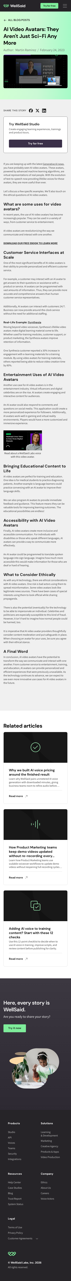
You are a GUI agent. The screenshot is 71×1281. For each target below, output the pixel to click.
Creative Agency (49, 1146)
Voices (11, 1143)
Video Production (50, 1157)
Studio (11, 1132)
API (10, 1137)
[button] (65, 5)
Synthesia (34, 322)
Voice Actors (47, 1198)
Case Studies (15, 1188)
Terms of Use (15, 1227)
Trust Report (14, 1198)
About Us (46, 1188)
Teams (11, 1148)
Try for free (49, 5)
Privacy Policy (15, 1233)
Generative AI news (53, 164)
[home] (14, 5)
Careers (45, 1193)
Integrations (14, 1159)
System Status (15, 1204)
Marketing (46, 1141)
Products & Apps (50, 1151)
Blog (10, 1193)
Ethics (44, 1182)
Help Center (14, 1182)
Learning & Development (49, 1133)
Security (12, 1153)
